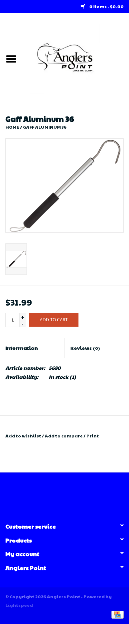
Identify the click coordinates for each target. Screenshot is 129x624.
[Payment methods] (116, 614)
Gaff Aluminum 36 (45, 127)
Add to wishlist (23, 436)
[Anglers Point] (75, 58)
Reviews (85, 347)
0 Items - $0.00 (106, 6)
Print (92, 436)
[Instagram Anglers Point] (71, 494)
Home (12, 127)
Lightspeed (19, 605)
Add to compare (64, 436)
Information (21, 347)
